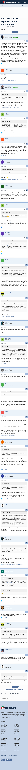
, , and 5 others (11, 63)
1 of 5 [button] (10, 32)
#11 (26, 297)
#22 (26, 611)
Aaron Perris (16, 747)
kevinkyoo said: (5, 121)
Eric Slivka (16, 724)
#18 (26, 479)
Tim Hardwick (16, 733)
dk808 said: (4, 94)
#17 (26, 445)
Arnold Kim (3, 724)
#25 (26, 670)
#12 (26, 327)
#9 (26, 237)
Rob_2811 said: (5, 212)
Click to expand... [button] (14, 525)
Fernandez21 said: (6, 391)
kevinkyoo (4, 26)
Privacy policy (4, 755)
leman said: (4, 346)
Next (14, 32)
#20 (26, 542)
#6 (26, 166)
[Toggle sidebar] (26, 6)
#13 (26, 343)
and (6, 253)
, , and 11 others (12, 179)
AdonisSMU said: (5, 449)
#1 (26, 40)
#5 (26, 143)
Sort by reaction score (20, 26)
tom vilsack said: (5, 674)
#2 (26, 74)
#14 (26, 374)
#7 (26, 190)
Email (2, 726)
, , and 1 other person (12, 132)
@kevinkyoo (9, 222)
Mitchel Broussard (4, 733)
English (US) (9, 759)
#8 (26, 209)
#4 (26, 118)
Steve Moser (3, 747)
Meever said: (4, 267)
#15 (26, 388)
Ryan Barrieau (16, 743)
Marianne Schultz (17, 738)
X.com (5, 726)
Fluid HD (4, 757)
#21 (26, 575)
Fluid (1, 757)
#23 (26, 628)
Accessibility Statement (12, 755)
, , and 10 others (10, 107)
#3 (26, 91)
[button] (1, 2)
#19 (26, 509)
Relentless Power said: (6, 169)
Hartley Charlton (4, 738)
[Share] (24, 41)
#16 (26, 416)
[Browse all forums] (22, 6)
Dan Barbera (3, 743)
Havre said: (4, 300)
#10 (26, 264)
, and (9, 80)
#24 (26, 654)
